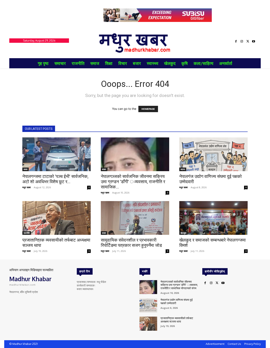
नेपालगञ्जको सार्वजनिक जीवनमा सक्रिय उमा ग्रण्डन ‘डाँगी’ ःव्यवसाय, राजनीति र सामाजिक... (133, 181)
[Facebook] (236, 41)
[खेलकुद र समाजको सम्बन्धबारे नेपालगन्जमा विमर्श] (213, 218)
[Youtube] (253, 41)
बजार (25, 169)
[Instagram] (242, 41)
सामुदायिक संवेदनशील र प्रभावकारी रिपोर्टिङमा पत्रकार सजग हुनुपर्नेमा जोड (131, 243)
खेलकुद (183, 232)
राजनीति (27, 232)
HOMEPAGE (148, 108)
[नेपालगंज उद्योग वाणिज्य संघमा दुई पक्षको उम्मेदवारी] (213, 154)
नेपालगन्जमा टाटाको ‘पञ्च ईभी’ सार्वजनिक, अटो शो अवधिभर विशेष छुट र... (55, 179)
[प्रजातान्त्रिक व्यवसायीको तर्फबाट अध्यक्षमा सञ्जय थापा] (56, 218)
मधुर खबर (26, 187)
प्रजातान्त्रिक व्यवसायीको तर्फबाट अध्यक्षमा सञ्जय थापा (177, 319)
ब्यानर (183, 169)
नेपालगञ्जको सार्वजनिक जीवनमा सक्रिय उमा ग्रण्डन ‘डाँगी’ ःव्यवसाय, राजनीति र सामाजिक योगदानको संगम (179, 285)
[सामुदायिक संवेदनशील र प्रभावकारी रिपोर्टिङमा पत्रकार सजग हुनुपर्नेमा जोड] (135, 218)
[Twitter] (248, 41)
